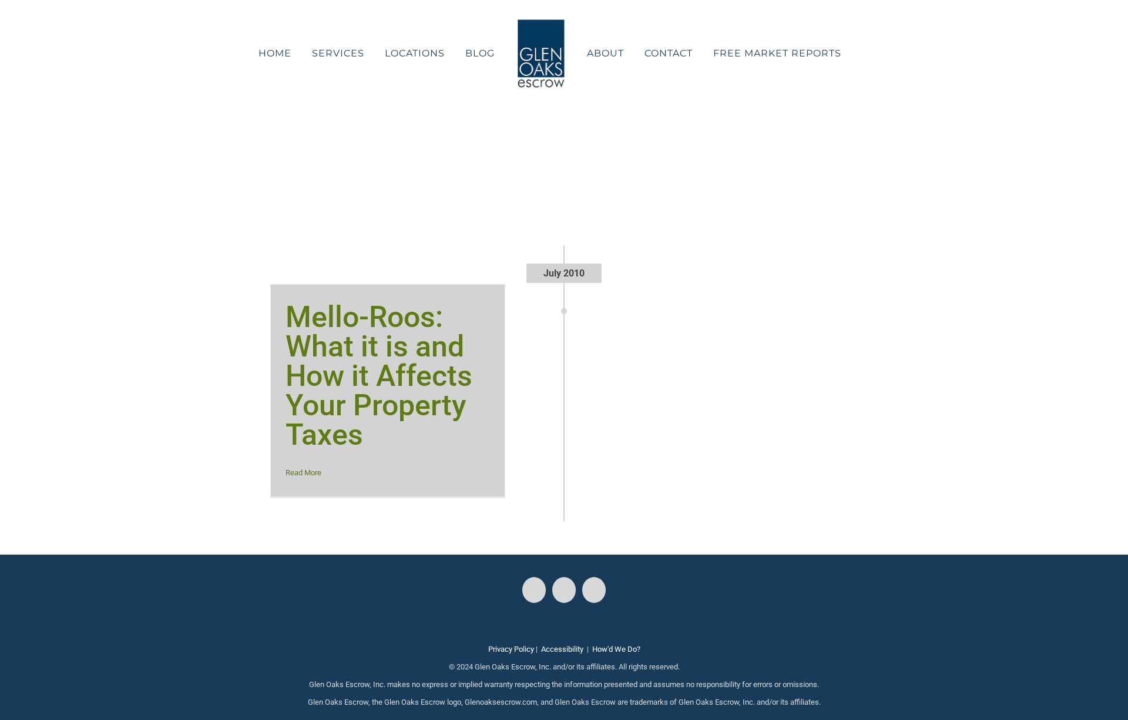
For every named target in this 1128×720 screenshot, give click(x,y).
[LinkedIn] (594, 590)
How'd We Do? (616, 649)
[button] (835, 53)
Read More (303, 472)
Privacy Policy (511, 649)
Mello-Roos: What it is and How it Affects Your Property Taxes (379, 376)
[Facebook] (534, 590)
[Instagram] (564, 590)
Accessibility (562, 649)
